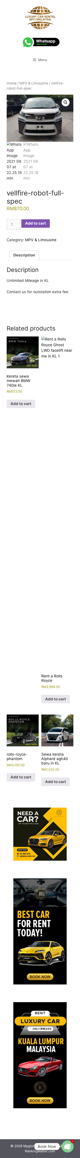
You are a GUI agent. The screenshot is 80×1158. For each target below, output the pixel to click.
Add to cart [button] (20, 403)
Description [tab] (24, 255)
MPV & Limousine (34, 83)
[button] (66, 102)
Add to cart (35, 223)
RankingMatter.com (40, 1151)
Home (11, 83)
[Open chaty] (68, 1146)
